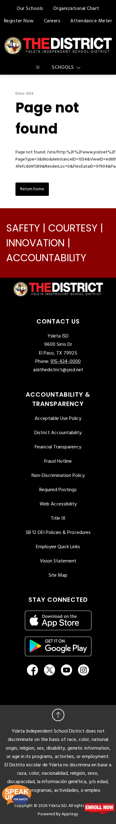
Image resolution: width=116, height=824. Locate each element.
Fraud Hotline (58, 461)
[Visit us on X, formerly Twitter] (49, 670)
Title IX (58, 518)
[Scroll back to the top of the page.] (58, 715)
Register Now (19, 21)
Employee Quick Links (58, 547)
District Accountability (58, 433)
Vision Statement (58, 561)
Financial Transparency (58, 447)
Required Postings (58, 490)
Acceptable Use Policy (58, 419)
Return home (32, 189)
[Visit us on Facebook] (32, 670)
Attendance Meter (91, 21)
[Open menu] (37, 67)
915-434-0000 (65, 362)
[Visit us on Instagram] (83, 670)
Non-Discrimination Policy (58, 476)
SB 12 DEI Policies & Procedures (58, 533)
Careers (52, 21)
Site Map (58, 575)
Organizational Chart (76, 8)
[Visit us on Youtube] (66, 670)
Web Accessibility (58, 504)
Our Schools (30, 8)
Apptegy (70, 814)
